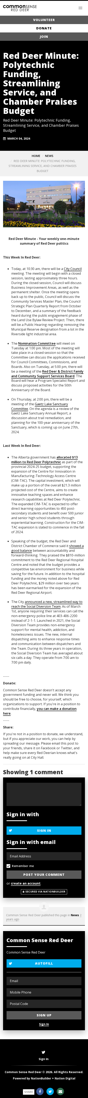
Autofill (44, 963)
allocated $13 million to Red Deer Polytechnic (44, 459)
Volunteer (44, 20)
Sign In (44, 830)
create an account (26, 883)
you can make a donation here (40, 711)
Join (44, 36)
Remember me (23, 866)
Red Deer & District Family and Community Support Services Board (47, 373)
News (49, 156)
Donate (44, 28)
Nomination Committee (37, 343)
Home (36, 156)
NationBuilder (41, 1078)
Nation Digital (65, 1078)
